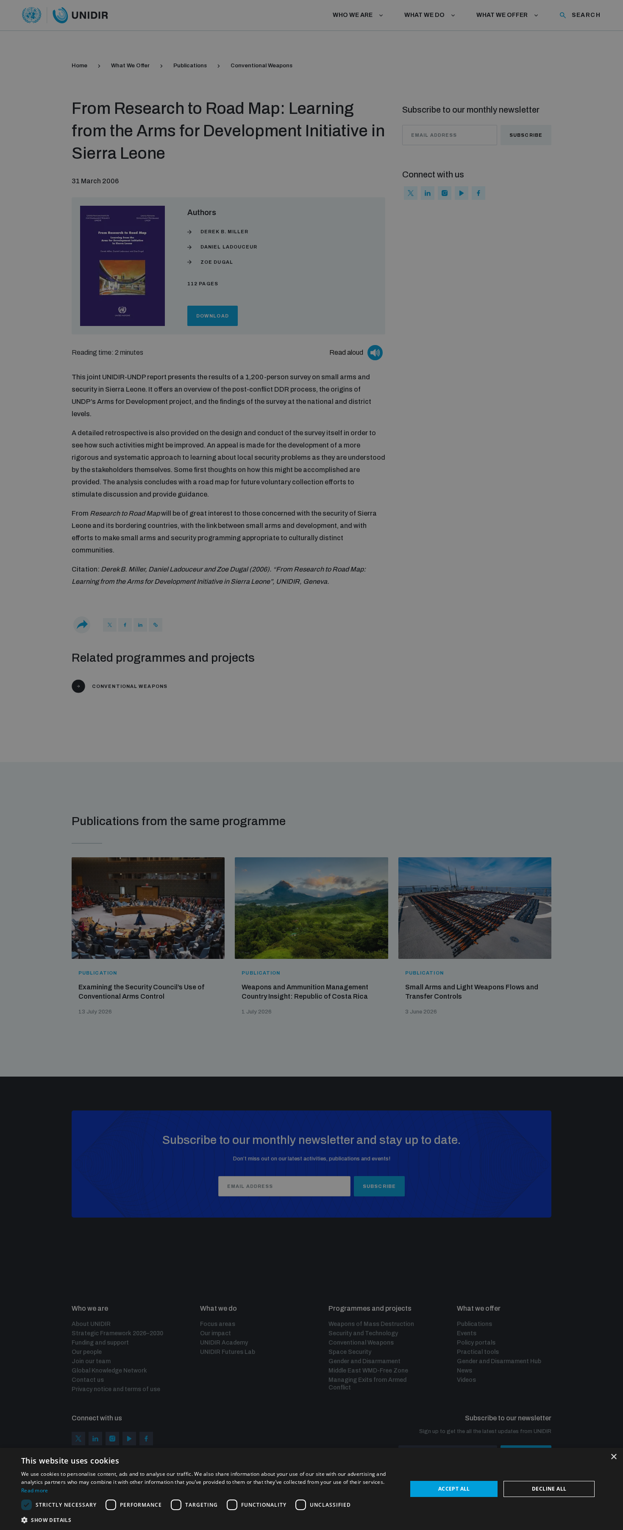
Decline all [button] (549, 1488)
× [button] (613, 1457)
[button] (208, 1519)
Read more (34, 1490)
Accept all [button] (454, 1488)
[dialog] (311, 1489)
